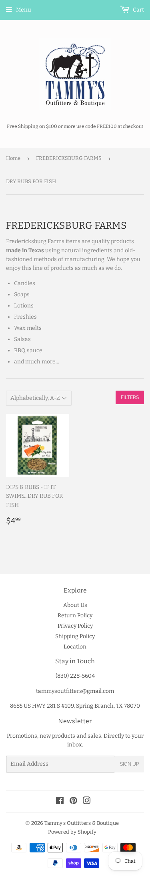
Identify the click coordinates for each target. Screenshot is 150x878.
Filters (130, 397)
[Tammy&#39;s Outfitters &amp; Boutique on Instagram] (87, 801)
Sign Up (129, 764)
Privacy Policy (75, 626)
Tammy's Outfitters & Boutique (81, 823)
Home (13, 158)
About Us (75, 605)
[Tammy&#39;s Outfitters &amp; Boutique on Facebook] (60, 801)
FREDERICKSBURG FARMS (69, 158)
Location (75, 646)
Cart (138, 9)
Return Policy (75, 615)
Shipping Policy (75, 636)
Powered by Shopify (72, 832)
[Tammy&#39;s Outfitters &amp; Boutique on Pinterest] (73, 801)
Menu (23, 9)
